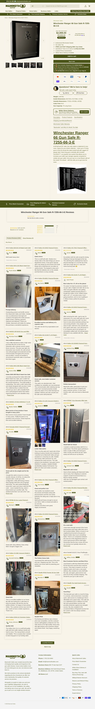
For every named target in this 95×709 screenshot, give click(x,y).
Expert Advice (76, 693)
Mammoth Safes (11, 703)
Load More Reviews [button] (47, 642)
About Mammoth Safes (79, 658)
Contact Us (75, 664)
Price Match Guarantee (79, 661)
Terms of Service (77, 690)
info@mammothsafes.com (50, 661)
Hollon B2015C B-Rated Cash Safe (20, 248)
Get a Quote (84, 112)
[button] (40, 225)
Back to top (47, 646)
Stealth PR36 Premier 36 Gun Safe (48, 572)
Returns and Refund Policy (80, 681)
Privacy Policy (76, 684)
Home (6, 17)
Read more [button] (10, 395)
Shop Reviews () (28, 238)
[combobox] (54, 6)
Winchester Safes (58, 20)
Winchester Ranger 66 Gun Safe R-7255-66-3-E (19, 17)
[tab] (56, 117)
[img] (17, 228)
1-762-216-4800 (48, 658)
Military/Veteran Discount (79, 677)
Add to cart (72, 56)
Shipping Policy (77, 687)
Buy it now (72, 61)
